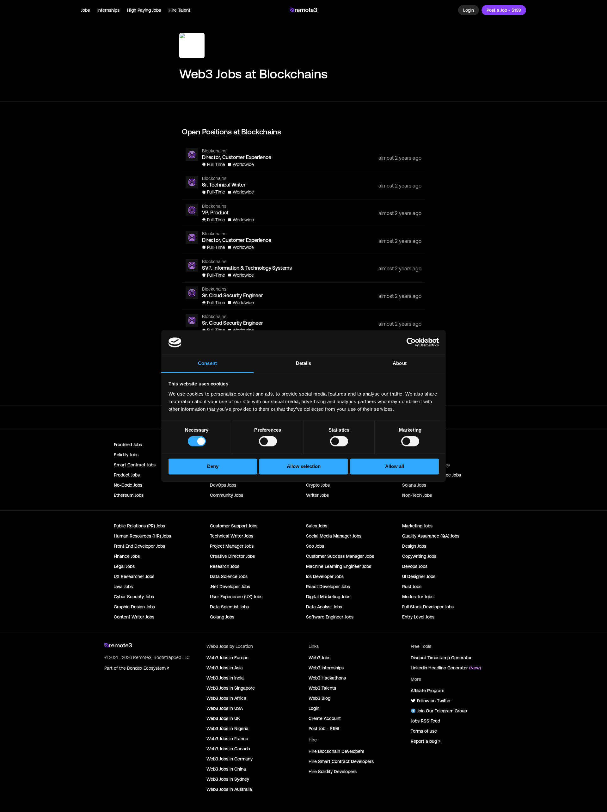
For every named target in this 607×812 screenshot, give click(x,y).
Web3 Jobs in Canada (228, 748)
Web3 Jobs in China (226, 769)
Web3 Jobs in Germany (229, 758)
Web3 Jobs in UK (223, 718)
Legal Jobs (124, 566)
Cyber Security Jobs (134, 596)
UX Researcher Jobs (134, 576)
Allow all (394, 466)
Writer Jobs (317, 495)
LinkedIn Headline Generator (446, 667)
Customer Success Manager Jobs (340, 556)
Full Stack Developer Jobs (428, 606)
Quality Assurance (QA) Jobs (430, 535)
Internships (108, 10)
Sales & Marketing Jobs (426, 464)
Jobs (85, 10)
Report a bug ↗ (425, 741)
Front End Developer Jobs (139, 546)
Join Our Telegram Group (442, 710)
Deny (212, 466)
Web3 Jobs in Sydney (227, 779)
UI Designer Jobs (418, 576)
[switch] (268, 442)
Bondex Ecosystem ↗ (148, 668)
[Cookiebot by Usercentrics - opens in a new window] (411, 342)
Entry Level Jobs (418, 616)
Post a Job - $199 (504, 10)
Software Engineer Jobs (329, 616)
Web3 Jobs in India (225, 677)
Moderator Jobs (417, 596)
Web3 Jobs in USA (224, 708)
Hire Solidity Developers (333, 771)
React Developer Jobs (328, 586)
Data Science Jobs (229, 576)
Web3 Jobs (319, 657)
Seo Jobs (315, 546)
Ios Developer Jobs (325, 576)
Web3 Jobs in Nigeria (227, 728)
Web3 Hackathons (327, 677)
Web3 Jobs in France (227, 738)
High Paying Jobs (144, 10)
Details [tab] (303, 363)
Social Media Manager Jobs (333, 535)
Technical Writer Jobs (231, 535)
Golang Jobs (222, 616)
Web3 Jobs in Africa (226, 698)
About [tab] (400, 363)
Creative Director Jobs (232, 556)
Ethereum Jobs (129, 495)
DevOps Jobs (223, 485)
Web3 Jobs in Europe (227, 657)
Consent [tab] (207, 363)
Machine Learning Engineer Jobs (338, 566)
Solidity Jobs (126, 454)
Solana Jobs (414, 485)
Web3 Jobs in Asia (224, 667)
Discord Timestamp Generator (441, 657)
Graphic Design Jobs (134, 606)
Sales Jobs (316, 525)
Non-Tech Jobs (417, 495)
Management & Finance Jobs (431, 474)
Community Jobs (226, 495)
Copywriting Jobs (419, 556)
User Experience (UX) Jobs (236, 596)
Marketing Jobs (417, 525)
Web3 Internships (326, 667)
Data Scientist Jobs (229, 606)
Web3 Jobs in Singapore (230, 688)
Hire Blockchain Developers (336, 751)
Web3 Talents (322, 688)
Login (468, 10)
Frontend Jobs (128, 444)
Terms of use (424, 731)
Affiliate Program (427, 690)
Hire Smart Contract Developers (341, 761)
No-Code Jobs (128, 485)
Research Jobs (224, 566)
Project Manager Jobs (232, 546)
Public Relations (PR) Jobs (139, 525)
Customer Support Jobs (233, 525)
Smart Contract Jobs (135, 464)
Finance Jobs (127, 556)
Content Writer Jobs (134, 616)
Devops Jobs (414, 566)
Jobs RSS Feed (425, 720)
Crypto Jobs (318, 485)
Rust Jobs (411, 586)
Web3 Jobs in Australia (229, 789)
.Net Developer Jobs (230, 586)
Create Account (325, 718)
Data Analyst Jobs (324, 606)
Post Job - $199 (324, 728)
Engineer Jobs (416, 454)
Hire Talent (179, 10)
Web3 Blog (319, 698)
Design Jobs (414, 546)
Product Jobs (127, 474)
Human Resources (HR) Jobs (142, 535)
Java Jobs (123, 586)
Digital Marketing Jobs (328, 596)
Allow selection (304, 466)
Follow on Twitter (434, 700)
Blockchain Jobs (418, 444)
